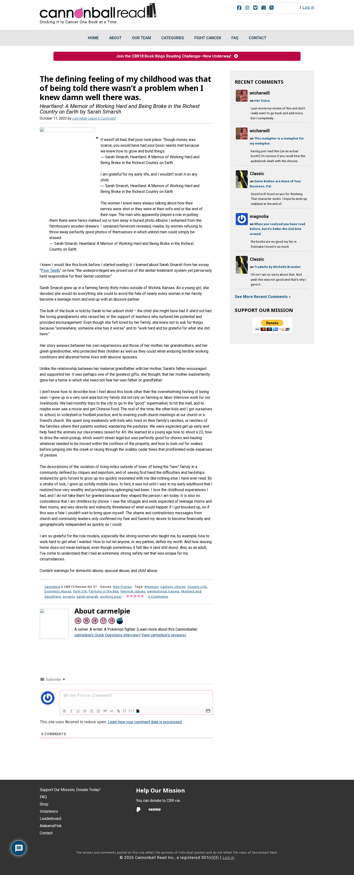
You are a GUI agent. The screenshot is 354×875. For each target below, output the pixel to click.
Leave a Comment (102, 118)
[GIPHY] (138, 711)
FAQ (43, 797)
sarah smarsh (87, 596)
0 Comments (158, 596)
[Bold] (64, 711)
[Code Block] (111, 711)
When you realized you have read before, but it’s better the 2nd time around (277, 229)
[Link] (118, 711)
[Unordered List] (98, 711)
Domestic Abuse (58, 591)
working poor (111, 596)
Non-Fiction (122, 587)
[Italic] (71, 711)
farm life (80, 591)
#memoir (151, 587)
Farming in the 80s (103, 591)
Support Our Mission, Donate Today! (70, 789)
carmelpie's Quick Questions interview (106, 635)
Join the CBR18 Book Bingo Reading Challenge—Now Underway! (175, 56)
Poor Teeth (50, 270)
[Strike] (84, 711)
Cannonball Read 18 (98, 9)
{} (124, 710)
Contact (46, 833)
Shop (44, 804)
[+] (131, 710)
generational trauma (163, 591)
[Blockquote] (105, 711)
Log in (308, 7)
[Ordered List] (91, 711)
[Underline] (78, 711)
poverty (69, 596)
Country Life (197, 587)
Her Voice (262, 100)
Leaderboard (50, 818)
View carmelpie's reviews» (163, 635)
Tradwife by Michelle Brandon (277, 267)
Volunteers (49, 811)
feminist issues (132, 591)
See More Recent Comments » (263, 296)
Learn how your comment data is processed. (145, 722)
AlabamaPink (51, 826)
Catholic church (172, 587)
